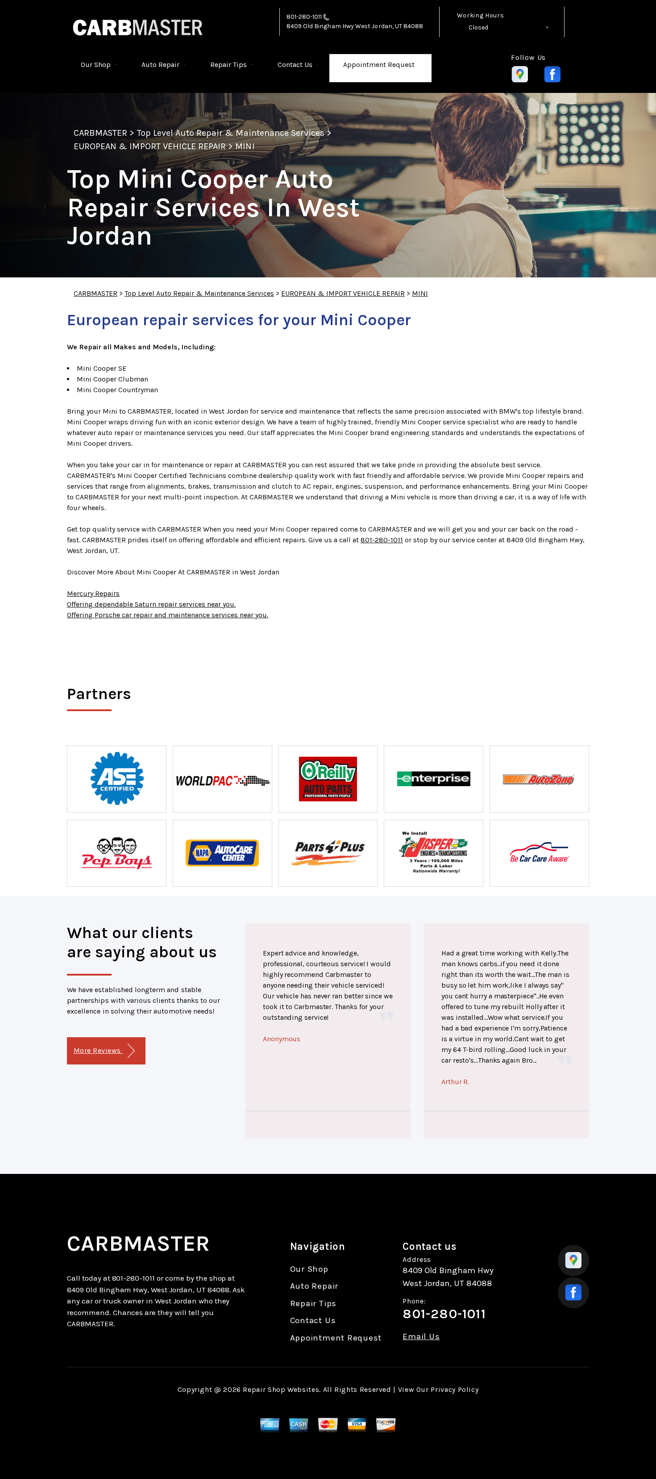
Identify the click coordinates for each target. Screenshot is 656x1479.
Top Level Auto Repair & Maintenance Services (231, 133)
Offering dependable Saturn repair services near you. (151, 604)
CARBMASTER (100, 133)
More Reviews (98, 1050)
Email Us (421, 1336)
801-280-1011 (304, 17)
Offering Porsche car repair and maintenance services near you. (167, 615)
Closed (478, 27)
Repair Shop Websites (281, 1389)
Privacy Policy (454, 1389)
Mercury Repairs (93, 593)
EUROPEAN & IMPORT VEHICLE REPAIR (150, 146)
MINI (244, 146)
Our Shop (96, 64)
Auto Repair (160, 64)
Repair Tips (228, 64)
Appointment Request (379, 64)
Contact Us (295, 64)
